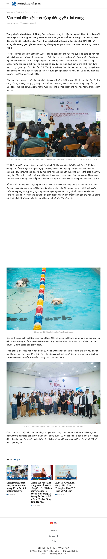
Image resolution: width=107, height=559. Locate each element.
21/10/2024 (11, 494)
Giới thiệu (53, 530)
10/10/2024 (60, 494)
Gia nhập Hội (53, 536)
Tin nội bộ (19, 12)
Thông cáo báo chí (31, 12)
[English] (56, 523)
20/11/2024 (11, 23)
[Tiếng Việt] (51, 523)
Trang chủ (10, 12)
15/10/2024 (36, 505)
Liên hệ (53, 541)
